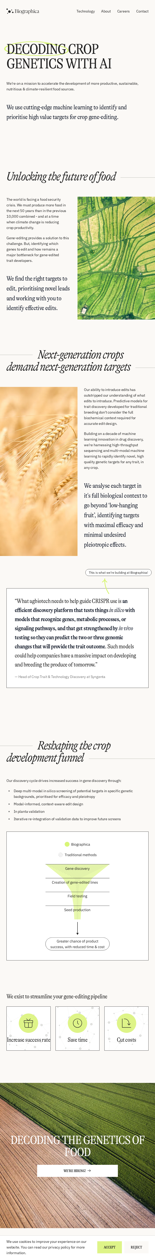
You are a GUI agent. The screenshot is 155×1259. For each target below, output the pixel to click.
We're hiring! (75, 1171)
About (106, 11)
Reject (136, 1247)
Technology (85, 11)
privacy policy (59, 1247)
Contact (142, 11)
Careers (123, 11)
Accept (109, 1247)
